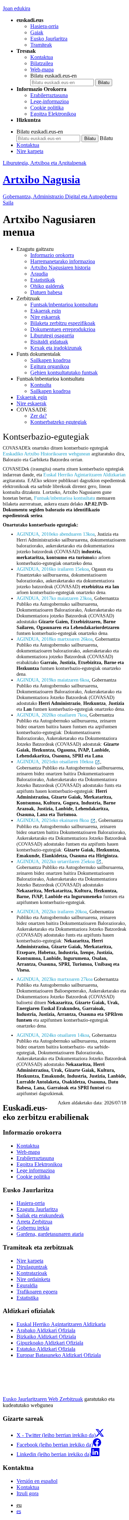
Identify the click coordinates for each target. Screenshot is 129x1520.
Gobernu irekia (33, 1228)
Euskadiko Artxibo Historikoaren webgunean (47, 453)
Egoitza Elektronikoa (53, 114)
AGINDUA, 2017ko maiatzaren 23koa (54, 598)
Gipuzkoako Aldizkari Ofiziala (50, 1343)
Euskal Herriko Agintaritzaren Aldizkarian (84, 474)
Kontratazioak (32, 1273)
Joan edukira (16, 8)
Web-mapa (42, 69)
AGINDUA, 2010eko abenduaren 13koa (56, 534)
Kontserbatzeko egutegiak (58, 422)
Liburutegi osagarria (52, 335)
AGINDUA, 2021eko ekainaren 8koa (53, 820)
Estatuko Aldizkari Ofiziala (46, 1349)
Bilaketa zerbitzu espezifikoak (62, 323)
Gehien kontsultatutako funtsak (64, 372)
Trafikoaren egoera (37, 1292)
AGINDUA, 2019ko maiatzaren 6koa (53, 680)
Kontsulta (40, 385)
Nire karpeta (30, 151)
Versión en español (37, 1481)
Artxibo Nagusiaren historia (60, 267)
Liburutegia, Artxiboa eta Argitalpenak (44, 163)
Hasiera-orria (44, 26)
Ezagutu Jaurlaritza (37, 1209)
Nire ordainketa (33, 1279)
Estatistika (28, 1298)
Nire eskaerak (45, 317)
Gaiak (36, 32)
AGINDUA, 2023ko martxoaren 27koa (55, 979)
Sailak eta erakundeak (40, 1215)
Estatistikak (42, 280)
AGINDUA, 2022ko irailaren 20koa (52, 911)
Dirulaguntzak (32, 1267)
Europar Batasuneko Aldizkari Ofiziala (59, 1355)
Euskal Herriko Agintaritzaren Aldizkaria (61, 1324)
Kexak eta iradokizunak (56, 348)
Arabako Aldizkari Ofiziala (46, 1330)
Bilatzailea (41, 63)
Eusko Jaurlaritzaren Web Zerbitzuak (43, 1399)
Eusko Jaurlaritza (48, 39)
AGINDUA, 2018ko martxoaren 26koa (55, 639)
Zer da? (38, 416)
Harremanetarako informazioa (62, 261)
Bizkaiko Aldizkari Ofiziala (46, 1336)
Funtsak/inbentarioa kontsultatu (64, 305)
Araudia (39, 274)
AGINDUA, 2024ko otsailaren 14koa (53, 1035)
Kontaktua (41, 57)
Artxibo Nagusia (41, 179)
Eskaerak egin (45, 311)
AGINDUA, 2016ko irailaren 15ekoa (53, 569)
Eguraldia (27, 1285)
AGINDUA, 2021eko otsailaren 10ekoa (56, 761)
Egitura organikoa (49, 366)
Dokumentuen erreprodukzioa (62, 329)
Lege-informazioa (49, 101)
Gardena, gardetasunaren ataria (50, 1234)
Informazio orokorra (52, 255)
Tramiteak (41, 45)
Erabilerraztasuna (49, 95)
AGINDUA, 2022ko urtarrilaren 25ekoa (56, 861)
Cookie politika (47, 108)
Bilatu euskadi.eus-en (53, 76)
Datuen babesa (46, 292)
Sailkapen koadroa (50, 360)
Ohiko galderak (47, 286)
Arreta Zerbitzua (34, 1222)
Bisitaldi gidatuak (49, 342)
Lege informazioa (36, 1170)
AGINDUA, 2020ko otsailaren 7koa (52, 715)
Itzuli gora (28, 1493)
